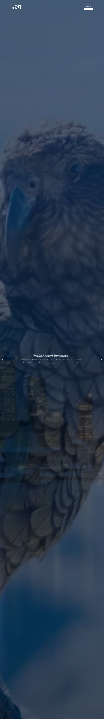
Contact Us (79, 7)
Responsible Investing (49, 7)
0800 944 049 (88, 4)
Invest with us (88, 8)
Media (64, 7)
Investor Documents (71, 7)
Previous (2, 359)
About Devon (31, 7)
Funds (37, 7)
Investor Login (88, 6)
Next (101, 359)
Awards (41, 7)
